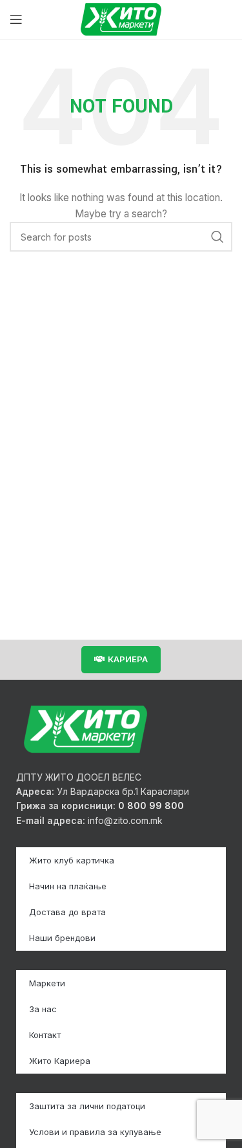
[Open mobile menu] (16, 19)
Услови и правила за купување (95, 1132)
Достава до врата (67, 912)
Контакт (45, 1035)
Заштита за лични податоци (87, 1106)
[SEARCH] (217, 237)
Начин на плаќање (67, 886)
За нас (43, 1009)
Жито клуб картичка (71, 860)
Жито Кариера (59, 1061)
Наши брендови (62, 938)
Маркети (47, 983)
